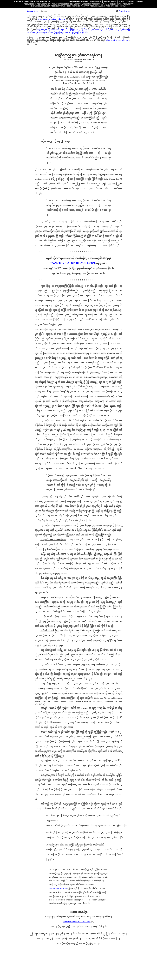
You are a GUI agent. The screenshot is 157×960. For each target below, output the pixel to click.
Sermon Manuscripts (25, 2)
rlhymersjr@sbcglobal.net (117, 40)
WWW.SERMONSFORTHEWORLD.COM (72, 263)
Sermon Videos (95, 2)
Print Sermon (124, 11)
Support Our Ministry (126, 2)
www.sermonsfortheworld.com (51, 19)
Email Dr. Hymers (110, 2)
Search (141, 2)
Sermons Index (32, 11)
